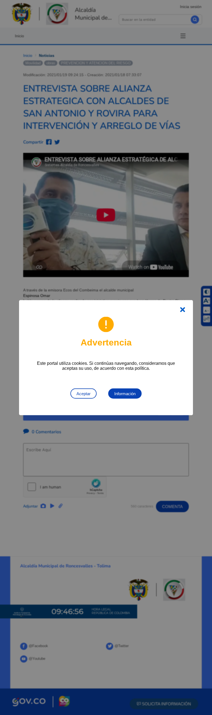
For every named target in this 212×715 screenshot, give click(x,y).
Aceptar (83, 393)
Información (125, 393)
